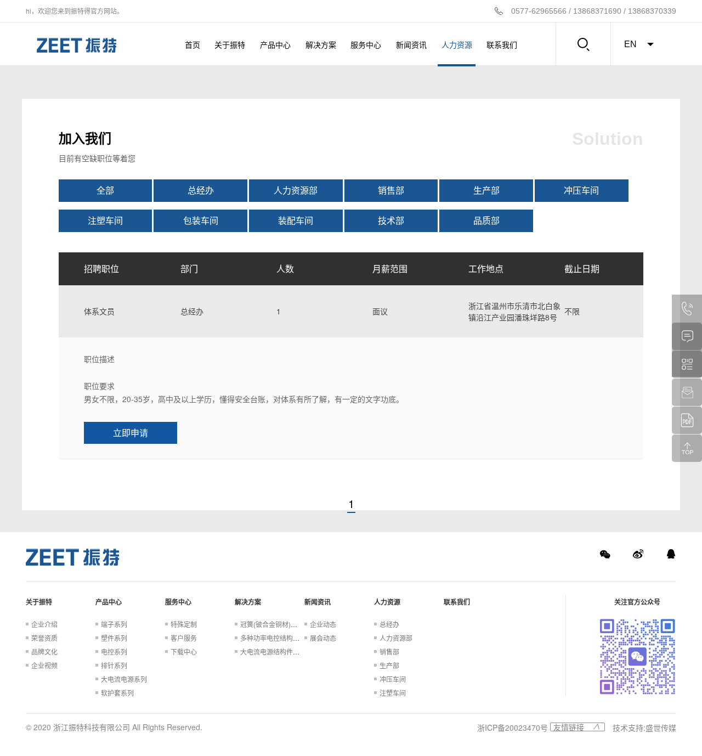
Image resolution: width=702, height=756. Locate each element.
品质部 (486, 220)
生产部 (486, 190)
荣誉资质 (44, 637)
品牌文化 (44, 651)
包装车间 (200, 220)
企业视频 (44, 665)
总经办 (201, 190)
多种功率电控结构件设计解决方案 (289, 637)
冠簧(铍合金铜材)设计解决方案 (285, 624)
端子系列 (114, 624)
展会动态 (323, 637)
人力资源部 (296, 190)
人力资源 (456, 44)
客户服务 (184, 637)
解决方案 (320, 44)
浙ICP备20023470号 (512, 727)
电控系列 (114, 651)
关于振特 (229, 44)
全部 (105, 190)
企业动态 (323, 624)
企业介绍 (44, 624)
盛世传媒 (661, 727)
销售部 (391, 190)
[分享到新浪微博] (637, 554)
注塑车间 (105, 220)
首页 (192, 44)
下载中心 (184, 651)
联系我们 (501, 44)
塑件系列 (114, 637)
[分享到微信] (604, 554)
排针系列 (114, 665)
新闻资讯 (411, 44)
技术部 (391, 220)
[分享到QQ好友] (670, 554)
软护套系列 (117, 692)
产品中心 (275, 44)
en (630, 44)
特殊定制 (184, 624)
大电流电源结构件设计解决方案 (286, 651)
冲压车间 (581, 190)
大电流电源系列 (124, 679)
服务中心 (365, 44)
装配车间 (295, 220)
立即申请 (130, 432)
